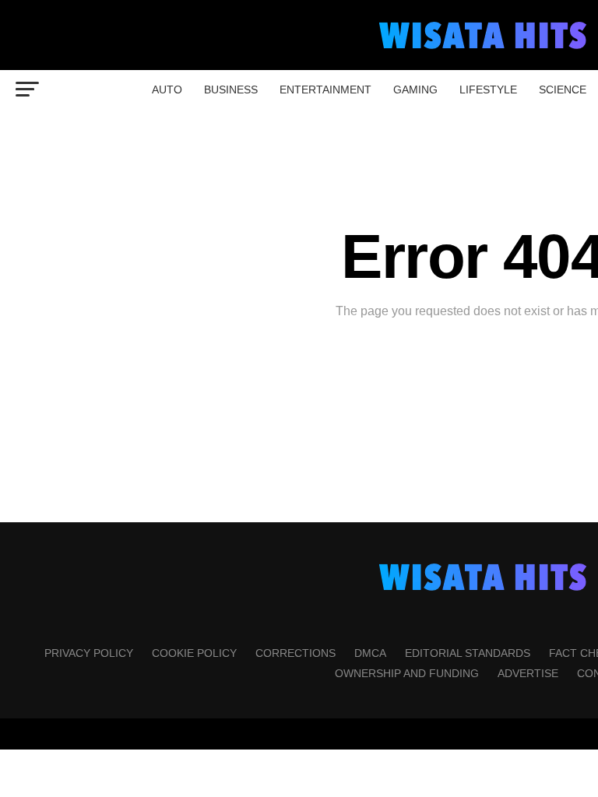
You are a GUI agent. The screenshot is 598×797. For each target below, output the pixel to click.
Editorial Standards (467, 653)
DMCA (370, 653)
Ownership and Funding (407, 673)
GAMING (415, 89)
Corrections (295, 653)
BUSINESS (231, 89)
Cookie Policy (194, 653)
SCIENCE (562, 89)
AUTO (167, 89)
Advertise (528, 673)
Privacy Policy (88, 653)
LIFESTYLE (488, 89)
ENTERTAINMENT (325, 89)
